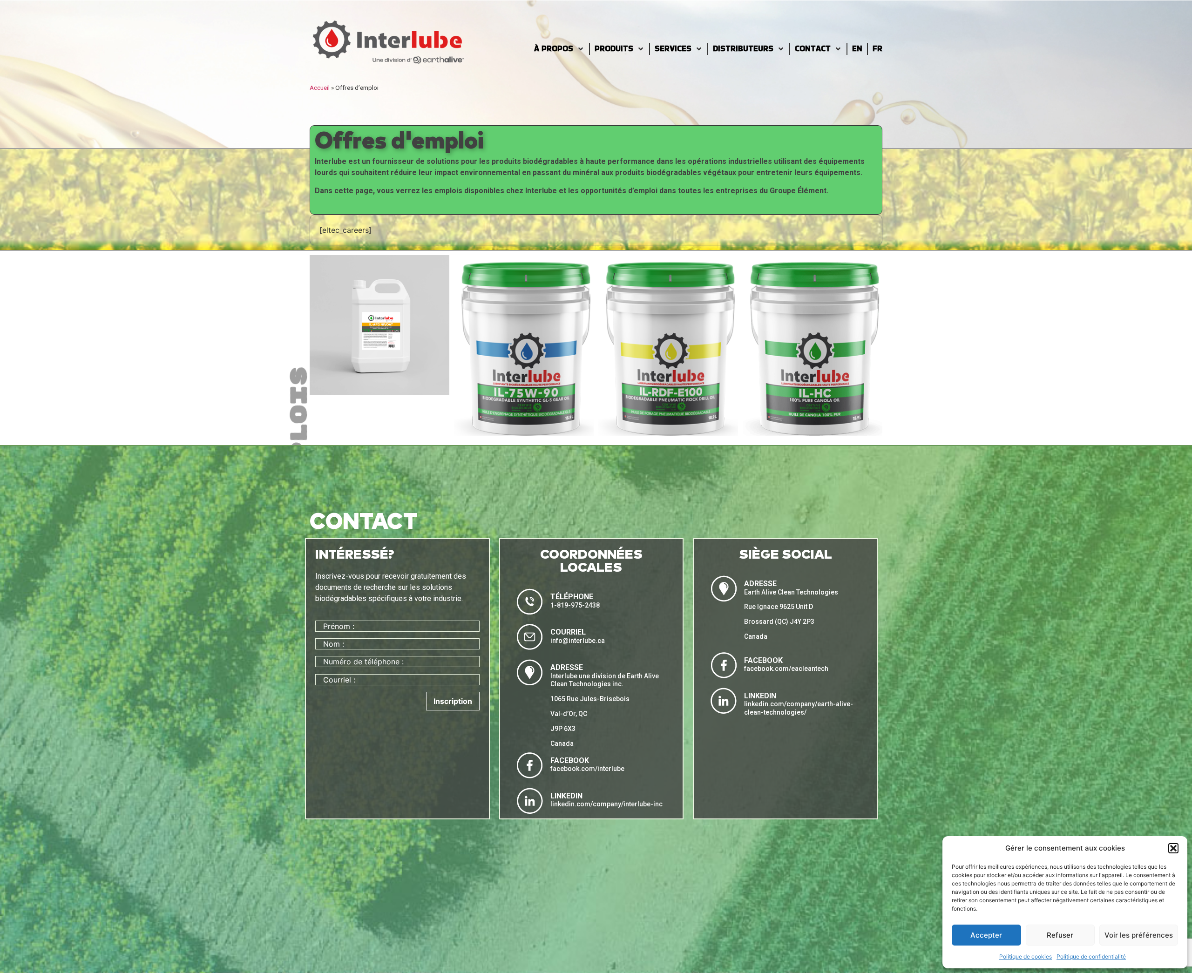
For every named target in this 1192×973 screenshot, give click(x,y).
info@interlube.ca (577, 640)
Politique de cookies (1025, 956)
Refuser (1060, 935)
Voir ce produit (379, 387)
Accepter (986, 935)
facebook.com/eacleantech (786, 668)
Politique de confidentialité (1091, 956)
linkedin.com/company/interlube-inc (606, 804)
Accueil (320, 87)
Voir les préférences (1138, 935)
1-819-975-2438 (575, 605)
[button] (1173, 848)
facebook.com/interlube (587, 768)
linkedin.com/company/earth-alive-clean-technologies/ (798, 708)
